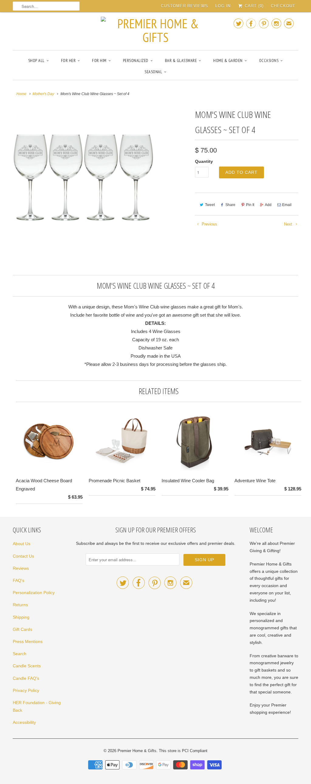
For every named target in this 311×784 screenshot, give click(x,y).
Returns (20, 604)
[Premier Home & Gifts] (155, 30)
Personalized (136, 60)
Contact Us (23, 556)
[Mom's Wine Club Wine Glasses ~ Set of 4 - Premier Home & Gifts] (83, 177)
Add (268, 205)
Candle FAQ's (26, 678)
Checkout (283, 6)
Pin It (250, 205)
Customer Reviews (184, 6)
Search (19, 653)
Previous (208, 224)
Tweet (210, 205)
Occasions (269, 60)
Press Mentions (28, 641)
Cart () (253, 6)
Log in (223, 6)
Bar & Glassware (181, 60)
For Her (68, 60)
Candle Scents (27, 665)
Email (287, 205)
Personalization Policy (34, 592)
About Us (21, 543)
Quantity (204, 161)
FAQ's (18, 580)
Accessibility (24, 722)
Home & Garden (228, 60)
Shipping (21, 617)
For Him (99, 60)
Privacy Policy (26, 690)
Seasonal (153, 71)
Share (230, 205)
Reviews (21, 568)
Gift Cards (22, 629)
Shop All (36, 60)
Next (288, 224)
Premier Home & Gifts (137, 750)
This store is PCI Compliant (183, 750)
